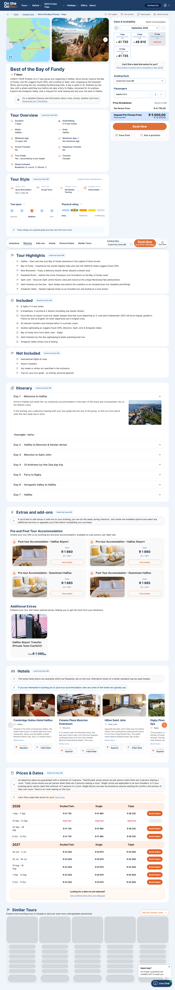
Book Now (140, 126)
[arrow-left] (116, 28)
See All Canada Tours (152, 912)
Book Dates (155, 813)
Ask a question (152, 135)
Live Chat (164, 983)
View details (67, 562)
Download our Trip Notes (35, 101)
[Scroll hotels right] (164, 725)
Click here (60, 797)
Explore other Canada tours (90, 179)
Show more (18, 740)
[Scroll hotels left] (10, 725)
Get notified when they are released (87, 895)
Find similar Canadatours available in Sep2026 (140, 67)
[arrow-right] (163, 28)
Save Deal (124, 135)
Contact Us (152, 5)
